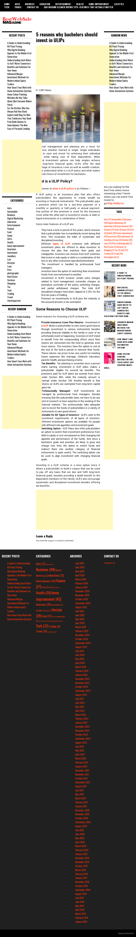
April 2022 (80, 754)
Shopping (11, 283)
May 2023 (79, 706)
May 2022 (79, 750)
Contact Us (33, 7)
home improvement (99, 4)
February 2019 (81, 874)
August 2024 (81, 647)
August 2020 (81, 826)
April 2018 (79, 909)
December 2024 (82, 635)
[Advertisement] (74, 65)
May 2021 (79, 794)
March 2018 (80, 913)
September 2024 (82, 643)
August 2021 (81, 786)
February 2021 (81, 802)
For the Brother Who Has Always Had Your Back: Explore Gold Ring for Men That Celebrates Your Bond (19, 113)
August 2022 (81, 742)
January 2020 (81, 854)
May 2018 (79, 906)
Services (11, 280)
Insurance (11, 249)
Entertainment (63, 4)
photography (13, 273)
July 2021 (79, 790)
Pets (9, 270)
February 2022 (81, 762)
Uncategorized (13, 300)
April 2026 (80, 575)
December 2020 (82, 810)
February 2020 (81, 850)
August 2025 (81, 607)
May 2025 (79, 619)
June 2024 (80, 655)
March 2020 (80, 846)
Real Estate (12, 276)
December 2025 (82, 591)
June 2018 (79, 902)
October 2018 (81, 886)
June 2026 (80, 567)
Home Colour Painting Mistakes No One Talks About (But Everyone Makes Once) (19, 99)
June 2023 (80, 702)
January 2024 (81, 675)
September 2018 (82, 890)
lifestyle (119, 4)
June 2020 (80, 834)
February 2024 (81, 671)
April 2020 (80, 842)
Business (29, 4)
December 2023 (82, 679)
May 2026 (79, 571)
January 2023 (81, 722)
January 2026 (81, 587)
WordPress (130, 933)
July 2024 (79, 651)
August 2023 (81, 694)
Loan (9, 266)
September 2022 (82, 738)
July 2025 (79, 611)
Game (9, 235)
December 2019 (82, 858)
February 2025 (81, 631)
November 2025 (82, 595)
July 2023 (79, 698)
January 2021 (81, 806)
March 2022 (80, 758)
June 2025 (80, 615)
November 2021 (82, 774)
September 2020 (82, 822)
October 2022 (81, 734)
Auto (17, 4)
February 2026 (81, 583)
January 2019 (81, 878)
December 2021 (82, 770)
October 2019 (81, 866)
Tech (6, 7)
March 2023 (80, 714)
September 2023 (82, 690)
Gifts (9, 239)
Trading (10, 293)
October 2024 (81, 639)
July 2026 (79, 563)
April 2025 (80, 623)
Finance (10, 228)
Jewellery (11, 256)
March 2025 (80, 627)
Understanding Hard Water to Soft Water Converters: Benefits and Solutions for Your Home (19, 65)
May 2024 (79, 659)
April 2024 (80, 663)
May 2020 (79, 838)
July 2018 (79, 898)
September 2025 (82, 603)
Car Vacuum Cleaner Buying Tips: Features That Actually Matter (78, 7)
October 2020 (81, 818)
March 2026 (80, 579)
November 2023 (82, 683)
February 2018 (81, 917)
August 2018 (81, 894)
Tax (8, 287)
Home (7, 4)
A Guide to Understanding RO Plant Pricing (18, 44)
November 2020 (82, 814)
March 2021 (80, 798)
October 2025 (81, 599)
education (45, 4)
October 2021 (81, 778)
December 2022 (82, 726)
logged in (52, 541)
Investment (12, 252)
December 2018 (82, 882)
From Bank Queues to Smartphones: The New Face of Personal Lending (18, 125)
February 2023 (81, 718)
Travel (18, 7)
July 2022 (79, 746)
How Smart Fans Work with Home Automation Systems (19, 89)
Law (9, 259)
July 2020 (79, 830)
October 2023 (81, 686)
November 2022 (82, 730)
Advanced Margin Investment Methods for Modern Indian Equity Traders (18, 79)
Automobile (12, 211)
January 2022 (81, 766)
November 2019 (82, 862)
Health (80, 4)
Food (9, 232)
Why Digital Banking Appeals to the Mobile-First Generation (19, 53)
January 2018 (81, 921)
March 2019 (80, 870)
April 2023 (80, 710)
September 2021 (82, 782)
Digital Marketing (15, 218)
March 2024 (80, 667)
